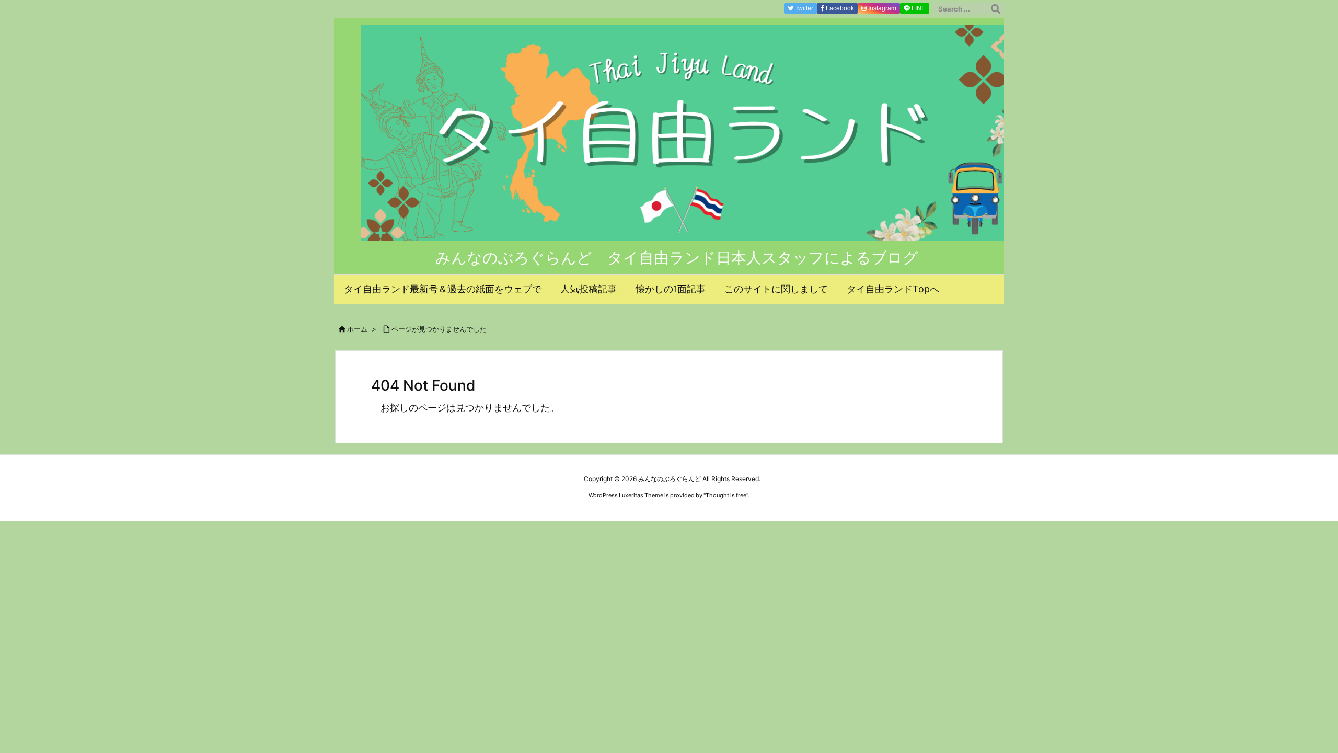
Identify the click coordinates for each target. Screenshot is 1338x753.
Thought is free (726, 495)
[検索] (996, 9)
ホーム (357, 329)
